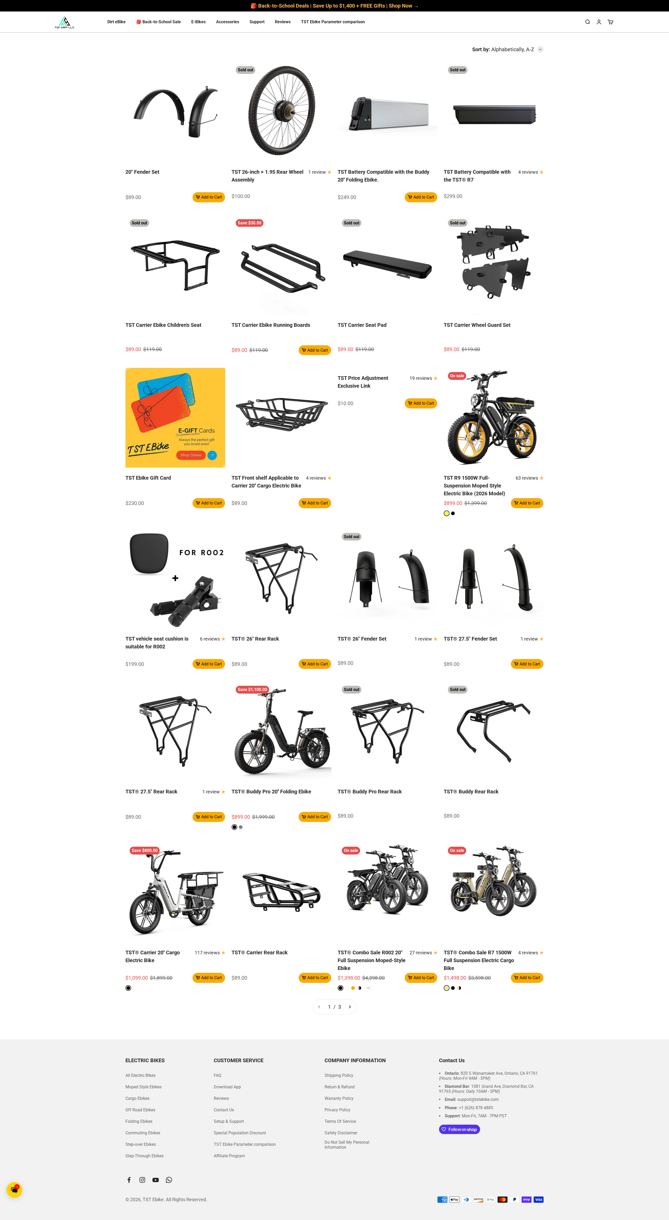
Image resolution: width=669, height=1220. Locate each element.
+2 (368, 987)
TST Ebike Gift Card (148, 478)
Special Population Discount (240, 1132)
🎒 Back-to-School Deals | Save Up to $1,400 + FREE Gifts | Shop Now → (334, 6)
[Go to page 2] (349, 1007)
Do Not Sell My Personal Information (347, 1145)
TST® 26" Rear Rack (255, 639)
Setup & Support (229, 1121)
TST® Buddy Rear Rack (471, 791)
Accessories (227, 21)
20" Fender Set (142, 172)
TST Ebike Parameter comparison (333, 21)
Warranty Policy (339, 1098)
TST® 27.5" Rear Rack (151, 791)
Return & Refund (340, 1086)
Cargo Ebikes (137, 1098)
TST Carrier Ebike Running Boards (271, 325)
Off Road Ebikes (140, 1109)
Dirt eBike (116, 21)
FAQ (217, 1075)
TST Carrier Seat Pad (362, 325)
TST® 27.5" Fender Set (470, 639)
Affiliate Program (229, 1155)
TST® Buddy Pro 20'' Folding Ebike (271, 791)
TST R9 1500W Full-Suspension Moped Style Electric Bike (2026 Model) (474, 486)
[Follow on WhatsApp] (168, 1179)
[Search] (587, 22)
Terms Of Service (340, 1121)
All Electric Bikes (140, 1075)
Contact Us (224, 1109)
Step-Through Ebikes (144, 1155)
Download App (227, 1086)
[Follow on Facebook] (128, 1179)
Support (257, 21)
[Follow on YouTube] (155, 1179)
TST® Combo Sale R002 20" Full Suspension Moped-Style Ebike (372, 960)
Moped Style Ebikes (143, 1086)
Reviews (283, 21)
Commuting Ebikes (142, 1132)
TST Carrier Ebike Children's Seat (163, 325)
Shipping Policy (339, 1075)
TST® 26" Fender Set (362, 639)
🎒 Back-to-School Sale (158, 21)
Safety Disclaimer (341, 1132)
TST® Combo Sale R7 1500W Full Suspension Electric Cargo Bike (479, 960)
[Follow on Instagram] (142, 1179)
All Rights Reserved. (186, 1199)
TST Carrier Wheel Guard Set (477, 325)
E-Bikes (198, 21)
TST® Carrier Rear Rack (260, 952)
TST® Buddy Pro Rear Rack (370, 791)
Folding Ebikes (138, 1121)
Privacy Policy (337, 1109)
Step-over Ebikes (140, 1144)
